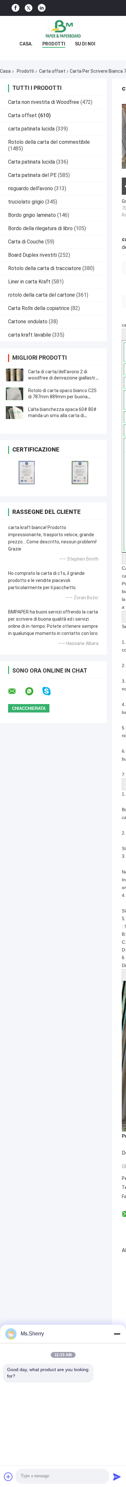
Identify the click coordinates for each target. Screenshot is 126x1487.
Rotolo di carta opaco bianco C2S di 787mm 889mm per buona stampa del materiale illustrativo (62, 396)
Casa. (26, 43)
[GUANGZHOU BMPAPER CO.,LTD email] (16, 691)
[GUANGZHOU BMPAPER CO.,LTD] (63, 29)
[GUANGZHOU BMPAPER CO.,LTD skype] (50, 691)
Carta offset (52, 71)
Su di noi (85, 43)
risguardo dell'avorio (30, 188)
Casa (5, 71)
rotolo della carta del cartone (41, 295)
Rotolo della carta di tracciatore (44, 268)
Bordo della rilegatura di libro (40, 228)
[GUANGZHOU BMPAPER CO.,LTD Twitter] (28, 8)
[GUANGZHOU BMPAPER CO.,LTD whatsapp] (33, 691)
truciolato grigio (26, 202)
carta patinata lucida (31, 129)
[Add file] (8, 1476)
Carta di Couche (26, 242)
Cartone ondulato (27, 321)
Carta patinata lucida (31, 162)
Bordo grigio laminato (32, 215)
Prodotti (53, 43)
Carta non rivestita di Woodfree (43, 102)
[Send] (117, 1476)
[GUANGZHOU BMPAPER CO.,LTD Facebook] (15, 8)
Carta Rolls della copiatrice (38, 308)
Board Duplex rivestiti (32, 255)
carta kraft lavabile (29, 335)
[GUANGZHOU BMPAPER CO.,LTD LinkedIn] (41, 8)
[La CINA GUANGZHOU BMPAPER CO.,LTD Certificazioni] (26, 472)
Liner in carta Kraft (29, 282)
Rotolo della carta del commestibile (49, 142)
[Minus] (117, 1334)
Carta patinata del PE (32, 175)
